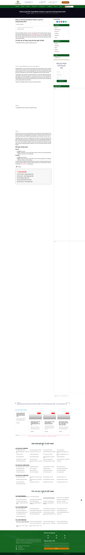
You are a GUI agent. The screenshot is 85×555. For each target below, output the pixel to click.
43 (40, 436)
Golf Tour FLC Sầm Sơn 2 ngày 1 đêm (21, 499)
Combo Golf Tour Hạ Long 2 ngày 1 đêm (62, 499)
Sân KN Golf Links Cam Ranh (61, 466)
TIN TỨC (55, 6)
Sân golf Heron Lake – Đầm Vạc (47, 454)
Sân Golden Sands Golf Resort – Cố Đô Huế (22, 466)
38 (32, 436)
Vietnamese (68, 6)
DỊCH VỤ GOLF (34, 6)
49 (50, 436)
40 (35, 436)
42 (38, 436)
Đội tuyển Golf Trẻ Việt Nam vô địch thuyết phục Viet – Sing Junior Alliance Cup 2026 (64, 423)
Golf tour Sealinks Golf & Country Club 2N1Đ (36, 510)
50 (51, 436)
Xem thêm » (32, 431)
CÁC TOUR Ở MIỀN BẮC (20, 496)
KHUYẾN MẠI (56, 33)
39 (33, 436)
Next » (55, 436)
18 (42, 435)
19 (43, 435)
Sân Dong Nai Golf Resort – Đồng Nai (62, 479)
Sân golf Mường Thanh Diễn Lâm (61, 470)
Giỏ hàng (56, 49)
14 (62, 395)
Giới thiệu (22, 6)
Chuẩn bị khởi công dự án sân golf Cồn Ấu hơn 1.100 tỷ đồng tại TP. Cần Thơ (35, 423)
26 (54, 435)
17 (40, 435)
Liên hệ (60, 6)
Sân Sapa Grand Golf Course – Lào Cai (35, 451)
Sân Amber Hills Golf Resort (61, 456)
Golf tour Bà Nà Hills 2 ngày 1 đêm (62, 510)
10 (30, 435)
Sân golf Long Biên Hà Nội (20, 456)
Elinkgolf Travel (57, 29)
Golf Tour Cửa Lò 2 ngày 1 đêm (20, 508)
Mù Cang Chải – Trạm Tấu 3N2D (61, 501)
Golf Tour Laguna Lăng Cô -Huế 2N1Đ (62, 508)
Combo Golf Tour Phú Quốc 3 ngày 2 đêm (35, 523)
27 (56, 435)
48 (48, 436)
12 (33, 435)
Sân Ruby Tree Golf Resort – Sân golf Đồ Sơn (63, 459)
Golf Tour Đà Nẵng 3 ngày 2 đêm (34, 508)
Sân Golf (27, 6)
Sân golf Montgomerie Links (20, 470)
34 (67, 435)
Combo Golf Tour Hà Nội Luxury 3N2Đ (21, 501)
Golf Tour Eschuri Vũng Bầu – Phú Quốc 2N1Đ (22, 522)
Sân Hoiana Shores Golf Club (20, 468)
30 (61, 435)
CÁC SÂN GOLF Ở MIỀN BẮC (21, 448)
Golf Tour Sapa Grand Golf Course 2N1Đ (24, 179)
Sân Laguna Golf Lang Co (46, 468)
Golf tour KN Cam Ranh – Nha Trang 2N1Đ (49, 510)
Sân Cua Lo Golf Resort (33, 468)
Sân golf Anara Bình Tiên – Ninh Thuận (48, 466)
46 (45, 436)
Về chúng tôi (57, 45)
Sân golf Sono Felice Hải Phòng (47, 459)
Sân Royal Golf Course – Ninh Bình (21, 459)
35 (69, 435)
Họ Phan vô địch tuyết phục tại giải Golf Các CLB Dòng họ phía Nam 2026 (20, 415)
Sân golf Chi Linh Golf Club (33, 459)
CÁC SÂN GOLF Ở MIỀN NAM (21, 475)
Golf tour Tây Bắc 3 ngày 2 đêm (34, 501)
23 (50, 435)
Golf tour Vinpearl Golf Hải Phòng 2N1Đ (48, 498)
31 (62, 435)
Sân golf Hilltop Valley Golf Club (34, 456)
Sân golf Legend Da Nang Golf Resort (62, 468)
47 (46, 436)
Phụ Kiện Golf (49, 6)
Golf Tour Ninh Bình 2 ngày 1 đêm (23, 177)
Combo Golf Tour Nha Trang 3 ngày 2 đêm (36, 521)
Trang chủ (17, 6)
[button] (65, 2)
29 (59, 435)
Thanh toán (57, 51)
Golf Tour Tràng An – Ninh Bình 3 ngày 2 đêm (25, 174)
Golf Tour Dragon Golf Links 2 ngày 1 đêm (36, 499)
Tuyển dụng (57, 35)
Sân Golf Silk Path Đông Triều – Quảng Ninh (49, 451)
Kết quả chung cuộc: (20, 29)
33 (65, 435)
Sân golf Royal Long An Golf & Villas (21, 479)
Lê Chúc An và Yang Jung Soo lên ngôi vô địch (25, 27)
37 (30, 436)
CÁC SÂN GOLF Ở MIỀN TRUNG (22, 465)
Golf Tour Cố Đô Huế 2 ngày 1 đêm (21, 510)
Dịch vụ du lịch (41, 6)
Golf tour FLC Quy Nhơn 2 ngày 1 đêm (62, 521)
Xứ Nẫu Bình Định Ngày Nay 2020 (20, 516)
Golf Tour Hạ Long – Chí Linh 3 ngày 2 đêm (25, 181)
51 (53, 436)
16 (65, 395)
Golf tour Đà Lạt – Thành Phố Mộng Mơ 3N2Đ (25, 176)
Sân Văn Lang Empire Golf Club (34, 454)
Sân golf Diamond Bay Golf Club (47, 470)
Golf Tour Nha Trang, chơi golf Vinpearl (48, 512)
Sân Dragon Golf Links (19, 454)
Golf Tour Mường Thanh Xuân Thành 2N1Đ (36, 512)
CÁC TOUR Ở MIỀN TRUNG (21, 507)
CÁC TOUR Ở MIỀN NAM (20, 519)
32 (64, 435)
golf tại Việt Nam (24, 163)
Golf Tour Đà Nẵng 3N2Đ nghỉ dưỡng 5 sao (63, 512)
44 (41, 436)
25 (53, 435)
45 (43, 436)
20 (45, 435)
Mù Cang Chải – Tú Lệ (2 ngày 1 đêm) (48, 501)
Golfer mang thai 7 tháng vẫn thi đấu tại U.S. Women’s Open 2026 (49, 422)
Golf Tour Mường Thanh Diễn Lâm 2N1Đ (21, 512)
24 (51, 435)
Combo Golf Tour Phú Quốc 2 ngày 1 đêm (49, 521)
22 (48, 435)
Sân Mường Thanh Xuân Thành (34, 466)
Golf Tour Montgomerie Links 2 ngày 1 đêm (49, 508)
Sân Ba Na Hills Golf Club (33, 470)
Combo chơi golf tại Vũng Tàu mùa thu (62, 523)
